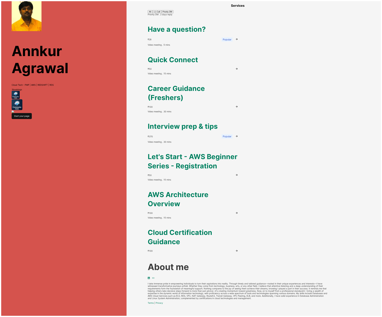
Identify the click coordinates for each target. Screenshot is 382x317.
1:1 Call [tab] (157, 12)
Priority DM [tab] (167, 12)
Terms (151, 303)
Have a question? (177, 29)
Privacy (159, 303)
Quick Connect (173, 59)
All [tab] (150, 12)
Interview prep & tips (183, 126)
